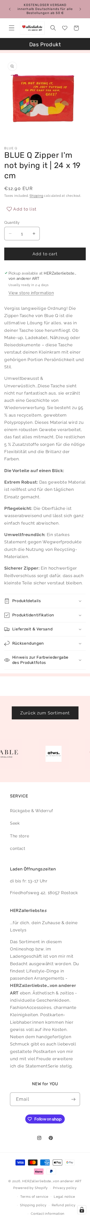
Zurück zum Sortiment (45, 712)
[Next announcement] (80, 9)
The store (19, 836)
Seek (15, 823)
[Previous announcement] (9, 9)
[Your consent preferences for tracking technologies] (82, 1209)
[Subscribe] (73, 1099)
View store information (31, 293)
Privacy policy (65, 1188)
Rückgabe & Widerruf (31, 810)
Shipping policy (33, 1205)
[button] (11, 28)
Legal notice (64, 1196)
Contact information (47, 1213)
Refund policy (63, 1205)
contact (17, 848)
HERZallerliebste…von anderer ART (52, 1181)
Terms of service (34, 1196)
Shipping (36, 196)
